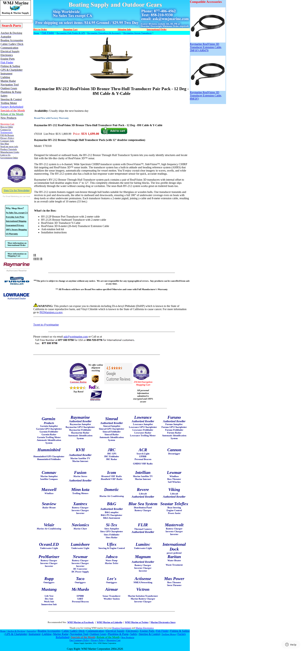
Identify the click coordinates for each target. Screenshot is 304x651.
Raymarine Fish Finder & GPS (70, 33)
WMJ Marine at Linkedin (109, 622)
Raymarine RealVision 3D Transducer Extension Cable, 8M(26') (206, 95)
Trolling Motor (169, 634)
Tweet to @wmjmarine (46, 324)
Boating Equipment (121, 628)
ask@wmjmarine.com (76, 336)
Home (36, 33)
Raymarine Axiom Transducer (137, 33)
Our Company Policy (79, 640)
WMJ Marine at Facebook (80, 622)
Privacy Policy (98, 640)
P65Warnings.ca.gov (51, 312)
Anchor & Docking (16, 631)
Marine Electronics (145, 628)
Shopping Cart (114, 640)
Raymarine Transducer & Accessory (104, 33)
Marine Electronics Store (163, 622)
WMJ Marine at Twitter (137, 622)
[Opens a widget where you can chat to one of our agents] (290, 644)
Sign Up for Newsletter (17, 190)
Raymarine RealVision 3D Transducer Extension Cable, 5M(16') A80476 (206, 47)
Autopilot (31, 631)
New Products (127, 637)
